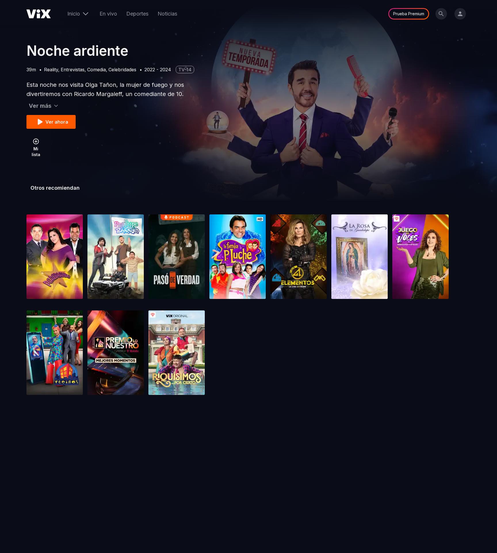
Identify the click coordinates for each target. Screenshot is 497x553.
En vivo (108, 14)
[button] (54, 256)
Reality (51, 69)
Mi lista (36, 151)
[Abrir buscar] (441, 14)
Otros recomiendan (55, 188)
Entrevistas (73, 69)
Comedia (96, 69)
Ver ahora (56, 122)
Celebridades (122, 69)
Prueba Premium (408, 13)
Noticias (167, 14)
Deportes (137, 14)
